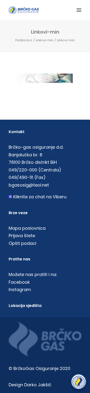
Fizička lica (23, 40)
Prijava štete (22, 236)
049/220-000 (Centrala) (35, 170)
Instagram (20, 290)
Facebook (19, 282)
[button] (79, 10)
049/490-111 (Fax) (27, 177)
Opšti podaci (22, 243)
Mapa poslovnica (27, 228)
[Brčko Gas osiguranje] (24, 10)
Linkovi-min (44, 40)
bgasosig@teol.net (29, 185)
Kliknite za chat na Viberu (39, 197)
